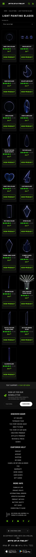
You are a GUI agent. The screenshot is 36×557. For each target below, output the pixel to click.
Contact (18, 451)
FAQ (18, 466)
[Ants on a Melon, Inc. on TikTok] (29, 521)
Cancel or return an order (18, 463)
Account (18, 454)
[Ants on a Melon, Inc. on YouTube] (18, 521)
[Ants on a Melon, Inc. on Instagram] (7, 521)
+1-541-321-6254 (24, 385)
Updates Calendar (18, 496)
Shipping (18, 457)
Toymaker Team (18, 421)
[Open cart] (33, 4)
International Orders (18, 493)
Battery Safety (18, 502)
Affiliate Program (18, 436)
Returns (18, 460)
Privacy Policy (18, 490)
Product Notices (18, 499)
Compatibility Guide (18, 508)
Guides (18, 442)
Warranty (18, 469)
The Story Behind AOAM (18, 424)
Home (5, 11)
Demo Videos (18, 472)
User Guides (18, 475)
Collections (13, 11)
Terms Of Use (18, 487)
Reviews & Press (18, 439)
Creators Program (18, 433)
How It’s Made (18, 427)
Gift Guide (18, 505)
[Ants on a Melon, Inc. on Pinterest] (23, 521)
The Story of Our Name (18, 430)
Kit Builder (18, 418)
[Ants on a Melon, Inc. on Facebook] (13, 521)
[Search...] (29, 4)
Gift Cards (18, 478)
